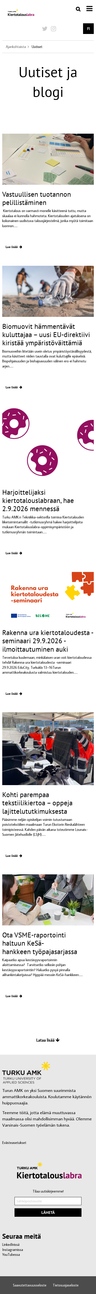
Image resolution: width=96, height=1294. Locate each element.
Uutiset (37, 46)
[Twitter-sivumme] (45, 28)
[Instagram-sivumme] (53, 28)
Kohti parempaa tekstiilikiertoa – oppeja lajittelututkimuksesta (37, 803)
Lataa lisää (46, 1040)
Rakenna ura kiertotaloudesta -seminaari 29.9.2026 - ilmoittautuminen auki (48, 640)
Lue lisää (12, 247)
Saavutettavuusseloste (29, 1285)
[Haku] (78, 9)
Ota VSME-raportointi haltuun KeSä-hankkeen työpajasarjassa (40, 943)
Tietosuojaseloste (66, 1285)
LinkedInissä (10, 1244)
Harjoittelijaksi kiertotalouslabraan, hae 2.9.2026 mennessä (38, 500)
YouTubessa (11, 1254)
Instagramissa (12, 1249)
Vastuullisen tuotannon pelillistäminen (36, 198)
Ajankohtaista (16, 46)
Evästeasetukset (14, 1142)
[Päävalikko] (89, 9)
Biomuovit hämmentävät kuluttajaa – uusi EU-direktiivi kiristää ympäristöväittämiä (46, 334)
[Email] (48, 1206)
